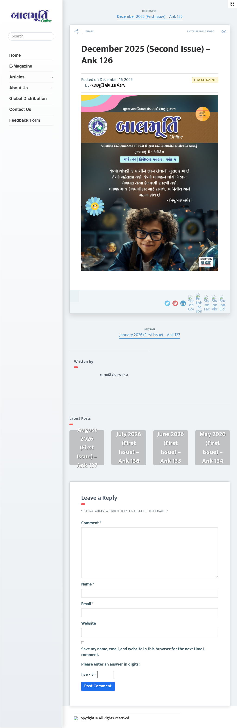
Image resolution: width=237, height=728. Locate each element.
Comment (91, 523)
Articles (17, 77)
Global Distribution (28, 98)
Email (87, 604)
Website (88, 624)
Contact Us (20, 109)
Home (15, 55)
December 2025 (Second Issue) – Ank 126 (146, 54)
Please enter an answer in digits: (110, 665)
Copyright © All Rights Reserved (104, 718)
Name (87, 585)
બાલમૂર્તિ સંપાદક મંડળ (107, 85)
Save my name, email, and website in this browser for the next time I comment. (142, 652)
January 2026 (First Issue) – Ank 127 (149, 334)
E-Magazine (20, 66)
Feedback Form (24, 120)
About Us (18, 88)
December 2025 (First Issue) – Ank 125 (150, 16)
